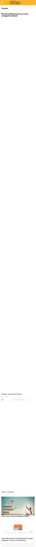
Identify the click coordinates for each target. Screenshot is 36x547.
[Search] (33, 2)
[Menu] (2, 2)
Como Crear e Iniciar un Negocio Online (15, 516)
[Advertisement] (18, 458)
